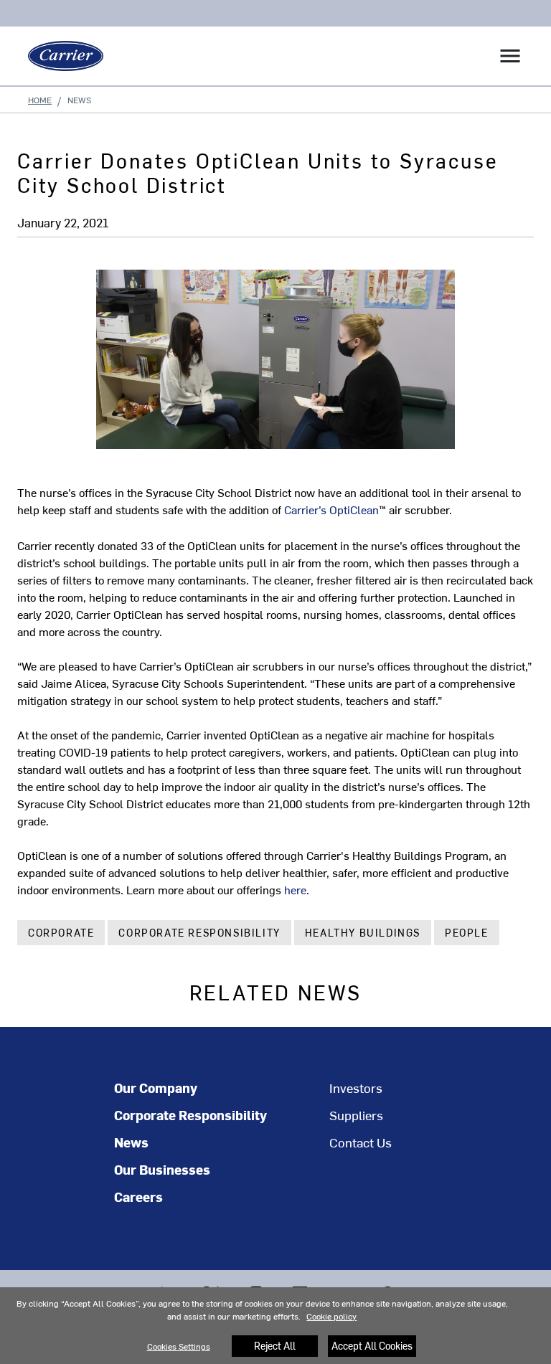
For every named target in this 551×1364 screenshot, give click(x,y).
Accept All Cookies (372, 1346)
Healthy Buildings (362, 932)
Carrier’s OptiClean (335, 509)
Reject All (275, 1346)
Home (40, 99)
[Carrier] (60, 56)
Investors (355, 1088)
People (467, 932)
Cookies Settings (178, 1346)
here (295, 889)
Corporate (61, 932)
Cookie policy (331, 1316)
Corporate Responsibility (199, 932)
